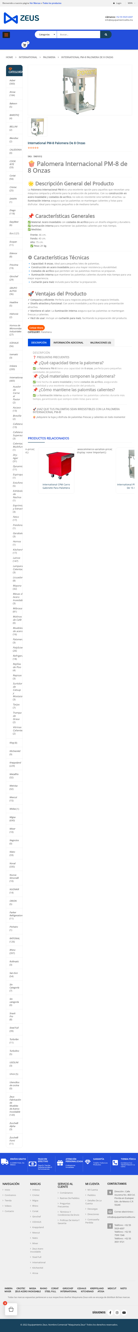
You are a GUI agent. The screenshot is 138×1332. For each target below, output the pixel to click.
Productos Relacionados (48, 438)
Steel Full (13, 1027)
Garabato (18, 533)
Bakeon (13, 103)
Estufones (18, 482)
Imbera (13, 365)
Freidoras (18, 525)
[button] (34, 129)
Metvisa (13, 785)
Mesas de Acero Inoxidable (19, 597)
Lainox (16, 557)
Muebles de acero (18, 629)
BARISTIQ (14, 114)
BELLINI (13, 126)
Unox (12, 1073)
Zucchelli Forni (13, 1139)
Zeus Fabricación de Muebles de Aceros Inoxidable (15, 1104)
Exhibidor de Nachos (18, 494)
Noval (12, 863)
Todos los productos (52, 3)
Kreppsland (15, 762)
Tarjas (16, 704)
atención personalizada (74, 1160)
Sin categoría (14, 1000)
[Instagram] (117, 1313)
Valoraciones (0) (100, 342)
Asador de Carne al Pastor (17, 393)
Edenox (13, 253)
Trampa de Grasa (17, 716)
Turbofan (14, 1039)
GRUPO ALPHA (13, 289)
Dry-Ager (15, 456)
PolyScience (19, 647)
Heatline (13, 302)
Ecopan (13, 241)
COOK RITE (12, 163)
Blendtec (13, 138)
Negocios (14, 840)
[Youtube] (124, 1313)
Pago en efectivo (43, 1160)
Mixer (12, 828)
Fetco (16, 516)
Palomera (49, 57)
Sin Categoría (14, 986)
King (11, 742)
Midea (12, 808)
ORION (12, 900)
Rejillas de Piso (17, 665)
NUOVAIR (14, 889)
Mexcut (13, 797)
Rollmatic (14, 961)
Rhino (12, 949)
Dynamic (18, 466)
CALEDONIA (15, 149)
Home (9, 57)
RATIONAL (14, 938)
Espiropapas (20, 474)
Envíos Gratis (18, 1159)
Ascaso (17, 407)
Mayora (17, 585)
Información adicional (68, 342)
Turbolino (14, 1050)
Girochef (13, 276)
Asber (12, 80)
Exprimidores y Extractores (20, 507)
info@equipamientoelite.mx (119, 19)
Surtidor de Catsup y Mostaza (17, 690)
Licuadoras (19, 577)
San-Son (13, 972)
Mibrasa (17, 608)
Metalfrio (14, 774)
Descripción (39, 342)
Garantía (98, 1159)
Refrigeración (20, 655)
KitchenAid (19, 549)
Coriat (12, 175)
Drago (12, 210)
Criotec (12, 187)
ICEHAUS (13, 342)
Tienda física (128, 1159)
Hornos (17, 541)
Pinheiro (13, 926)
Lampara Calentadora (20, 567)
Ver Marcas (35, 3)
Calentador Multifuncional (21, 445)
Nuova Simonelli (14, 876)
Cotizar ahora (36, 327)
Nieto (12, 851)
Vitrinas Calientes (18, 729)
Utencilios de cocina (14, 1084)
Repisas (17, 675)
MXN (130, 3)
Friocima (13, 264)
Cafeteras (18, 423)
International (28, 57)
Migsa (12, 817)
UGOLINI (13, 1062)
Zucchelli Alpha (13, 1125)
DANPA (12, 198)
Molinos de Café (17, 618)
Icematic (13, 354)
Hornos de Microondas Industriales (15, 328)
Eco (11, 233)
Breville (17, 415)
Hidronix (13, 313)
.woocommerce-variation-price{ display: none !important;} (94, 451)
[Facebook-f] (110, 1313)
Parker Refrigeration (15, 914)
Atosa (12, 91)
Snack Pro (12, 1015)
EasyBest (13, 221)
